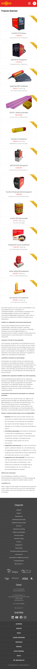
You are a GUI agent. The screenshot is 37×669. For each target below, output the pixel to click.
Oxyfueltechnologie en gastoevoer (19, 551)
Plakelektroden (19, 516)
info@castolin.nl (21, 591)
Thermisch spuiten (19, 535)
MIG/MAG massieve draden (19, 522)
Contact (19, 633)
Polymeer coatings (19, 538)
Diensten (19, 513)
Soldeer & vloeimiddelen (19, 532)
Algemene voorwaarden (19, 637)
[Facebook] (21, 617)
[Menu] (29, 3)
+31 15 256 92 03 (20, 589)
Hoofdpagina (19, 624)
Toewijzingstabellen (19, 560)
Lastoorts (18, 541)
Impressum (19, 646)
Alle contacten (18, 608)
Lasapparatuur (19, 545)
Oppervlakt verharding (19, 529)
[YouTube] (16, 617)
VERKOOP (18, 510)
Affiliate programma (19, 651)
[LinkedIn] (12, 617)
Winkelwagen (19, 660)
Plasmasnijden (19, 548)
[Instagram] (25, 617)
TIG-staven (19, 526)
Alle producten (18, 564)
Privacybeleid (18, 642)
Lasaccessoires (19, 554)
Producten (19, 628)
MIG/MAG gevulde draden (19, 519)
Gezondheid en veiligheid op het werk (18, 557)
